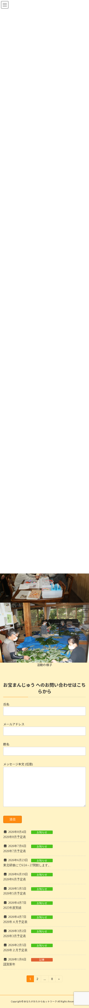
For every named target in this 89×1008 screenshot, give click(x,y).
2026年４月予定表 (15, 921)
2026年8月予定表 (14, 837)
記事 (41, 959)
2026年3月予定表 (14, 936)
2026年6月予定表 (14, 879)
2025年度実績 (12, 907)
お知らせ (42, 832)
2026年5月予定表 (14, 893)
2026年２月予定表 (15, 950)
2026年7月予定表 (14, 851)
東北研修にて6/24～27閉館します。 (27, 865)
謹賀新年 (9, 964)
